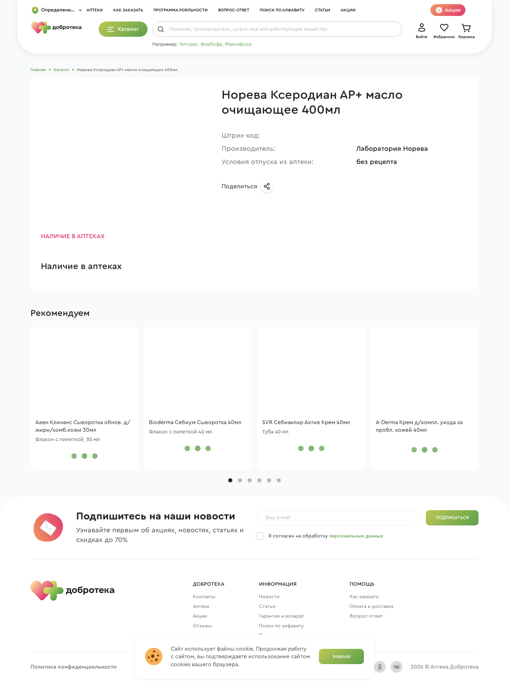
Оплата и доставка (371, 606)
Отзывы (202, 626)
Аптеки (95, 10)
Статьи (322, 10)
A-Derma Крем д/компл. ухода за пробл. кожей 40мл (419, 426)
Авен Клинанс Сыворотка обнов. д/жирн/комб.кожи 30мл (83, 426)
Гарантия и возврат (281, 616)
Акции (348, 10)
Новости (269, 596)
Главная (38, 70)
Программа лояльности (180, 10)
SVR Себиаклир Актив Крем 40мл (306, 422)
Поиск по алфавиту (282, 10)
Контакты (204, 596)
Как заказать (128, 10)
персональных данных (356, 536)
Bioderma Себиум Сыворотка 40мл (195, 422)
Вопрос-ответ (233, 10)
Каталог (61, 70)
